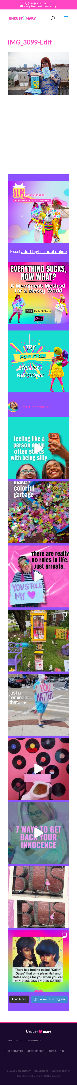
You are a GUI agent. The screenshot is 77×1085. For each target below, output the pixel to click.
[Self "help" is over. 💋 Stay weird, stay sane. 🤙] (38, 448)
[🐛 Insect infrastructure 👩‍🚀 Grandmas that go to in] (38, 961)
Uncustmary (38, 1031)
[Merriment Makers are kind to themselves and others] (38, 705)
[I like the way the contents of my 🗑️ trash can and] (38, 512)
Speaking (56, 1051)
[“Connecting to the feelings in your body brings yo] (38, 897)
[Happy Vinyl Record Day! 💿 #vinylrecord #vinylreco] (38, 769)
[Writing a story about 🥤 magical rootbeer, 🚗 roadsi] (38, 833)
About (13, 1040)
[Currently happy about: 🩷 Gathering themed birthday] (38, 641)
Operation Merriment (26, 1051)
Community (33, 1040)
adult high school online (44, 251)
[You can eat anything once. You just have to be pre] (38, 576)
